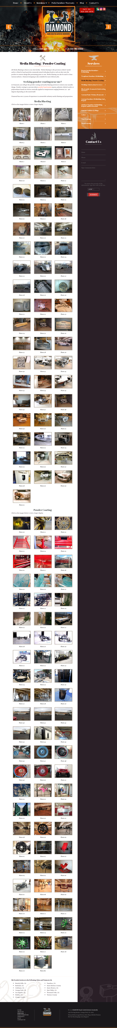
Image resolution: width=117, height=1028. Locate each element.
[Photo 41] (43, 369)
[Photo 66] (63, 873)
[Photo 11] (43, 178)
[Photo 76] (22, 949)
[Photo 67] (22, 892)
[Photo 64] (22, 873)
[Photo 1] (22, 121)
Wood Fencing (86, 123)
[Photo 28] (22, 293)
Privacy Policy (72, 1015)
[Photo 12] (63, 178)
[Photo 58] (22, 483)
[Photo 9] (63, 159)
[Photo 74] (43, 930)
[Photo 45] (63, 388)
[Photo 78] (63, 949)
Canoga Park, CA (20, 990)
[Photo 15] (63, 197)
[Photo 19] (22, 235)
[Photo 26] (43, 273)
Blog (82, 3)
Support (86, 1017)
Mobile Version (96, 1015)
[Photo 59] (43, 483)
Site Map (88, 1015)
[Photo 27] (63, 273)
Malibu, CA (19, 995)
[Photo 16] (22, 216)
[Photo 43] (22, 388)
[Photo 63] (63, 854)
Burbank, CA (19, 986)
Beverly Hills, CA (20, 983)
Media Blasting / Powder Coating (92, 80)
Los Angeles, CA (20, 992)
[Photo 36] (63, 331)
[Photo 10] (22, 178)
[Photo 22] (22, 254)
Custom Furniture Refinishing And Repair (92, 99)
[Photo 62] (43, 854)
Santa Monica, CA (52, 988)
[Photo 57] (63, 464)
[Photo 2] (43, 121)
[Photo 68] (43, 892)
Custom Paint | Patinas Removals (92, 95)
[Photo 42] (63, 369)
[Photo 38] (43, 350)
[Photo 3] (63, 121)
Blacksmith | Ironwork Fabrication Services (93, 89)
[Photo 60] (63, 483)
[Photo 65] (43, 873)
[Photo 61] (22, 502)
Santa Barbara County (54, 986)
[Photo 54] (63, 445)
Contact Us (94, 3)
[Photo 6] (63, 140)
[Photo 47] (43, 407)
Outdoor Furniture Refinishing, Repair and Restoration (92, 105)
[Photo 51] (63, 426)
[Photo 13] (22, 197)
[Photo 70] (22, 911)
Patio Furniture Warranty (63, 3)
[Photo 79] (22, 968)
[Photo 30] (63, 293)
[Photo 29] (43, 293)
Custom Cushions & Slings (90, 110)
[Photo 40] (22, 369)
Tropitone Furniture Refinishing (92, 76)
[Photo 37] (22, 350)
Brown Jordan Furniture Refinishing (89, 71)
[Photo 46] (22, 407)
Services (20, 1013)
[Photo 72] (63, 911)
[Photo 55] (22, 464)
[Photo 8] (43, 159)
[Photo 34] (22, 331)
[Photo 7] (22, 159)
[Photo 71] (43, 911)
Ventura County (52, 995)
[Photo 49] (22, 426)
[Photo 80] (43, 968)
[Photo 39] (63, 350)
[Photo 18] (63, 216)
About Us (28, 3)
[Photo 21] (63, 235)
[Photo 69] (63, 892)
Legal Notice (80, 1015)
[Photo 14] (43, 197)
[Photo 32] (43, 312)
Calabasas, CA (19, 988)
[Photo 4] (22, 140)
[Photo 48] (63, 407)
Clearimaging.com (77, 1017)
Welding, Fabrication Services (91, 85)
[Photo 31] (22, 312)
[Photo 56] (43, 464)
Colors (83, 115)
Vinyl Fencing (86, 119)
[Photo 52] (22, 445)
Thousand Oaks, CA (53, 992)
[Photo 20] (43, 235)
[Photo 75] (63, 930)
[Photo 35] (43, 331)
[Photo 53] (43, 445)
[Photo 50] (43, 426)
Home (15, 3)
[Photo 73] (22, 930)
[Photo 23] (43, 254)
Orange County (20, 997)
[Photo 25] (22, 273)
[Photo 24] (63, 254)
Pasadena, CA (51, 983)
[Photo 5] (43, 140)
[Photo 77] (43, 949)
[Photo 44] (43, 388)
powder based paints (44, 87)
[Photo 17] (43, 216)
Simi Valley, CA (52, 990)
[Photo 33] (63, 312)
